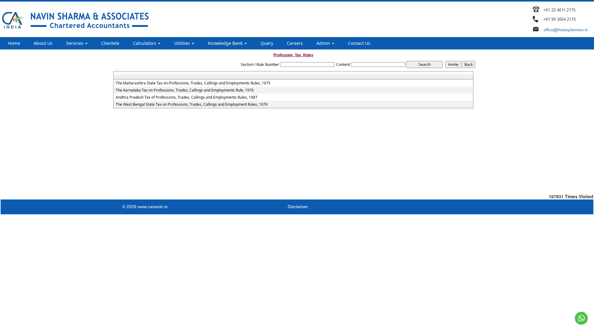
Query (266, 43)
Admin (323, 43)
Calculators (145, 43)
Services (75, 43)
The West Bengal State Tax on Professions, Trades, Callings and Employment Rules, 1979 (192, 104)
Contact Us (359, 43)
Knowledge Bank (226, 43)
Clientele (110, 43)
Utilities (182, 43)
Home (14, 43)
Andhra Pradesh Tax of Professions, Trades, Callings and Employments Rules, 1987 (186, 97)
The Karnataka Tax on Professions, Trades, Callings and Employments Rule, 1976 (185, 90)
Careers (295, 43)
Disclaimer (298, 206)
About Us (43, 43)
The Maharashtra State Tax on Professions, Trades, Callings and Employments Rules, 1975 (193, 83)
